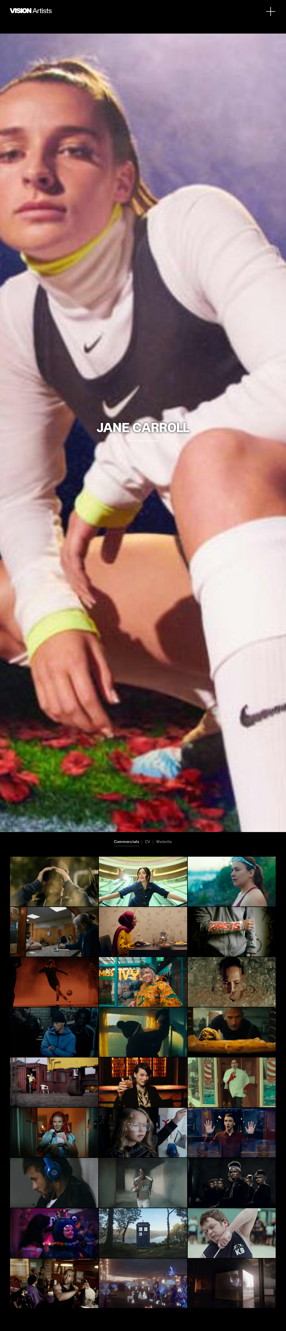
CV (148, 842)
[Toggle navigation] (270, 11)
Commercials (126, 842)
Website (164, 842)
